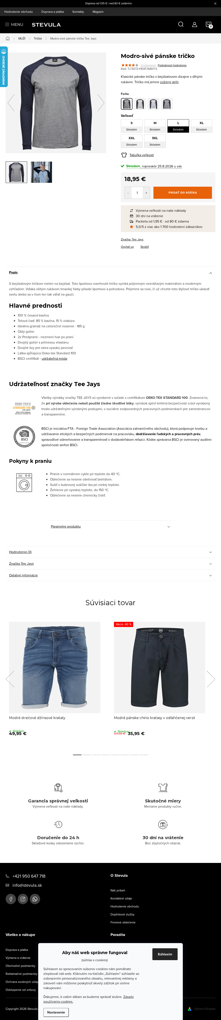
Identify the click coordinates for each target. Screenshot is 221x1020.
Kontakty (78, 12)
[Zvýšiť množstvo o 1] (146, 193)
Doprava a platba (52, 12)
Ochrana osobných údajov (23, 982)
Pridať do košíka (183, 193)
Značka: (132, 239)
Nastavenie (56, 1012)
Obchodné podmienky (20, 966)
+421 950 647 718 (29, 876)
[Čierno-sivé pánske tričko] (167, 104)
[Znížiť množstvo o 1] (128, 193)
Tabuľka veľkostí (141, 155)
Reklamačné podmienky (21, 974)
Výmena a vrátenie (18, 958)
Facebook (11, 899)
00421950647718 (35, 899)
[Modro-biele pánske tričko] (153, 104)
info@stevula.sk (27, 885)
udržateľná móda (54, 358)
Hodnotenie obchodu (18, 12)
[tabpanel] (58, 683)
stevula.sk (23, 899)
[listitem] (170, 210)
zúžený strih (169, 82)
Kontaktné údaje (121, 898)
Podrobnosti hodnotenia (172, 65)
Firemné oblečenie (123, 922)
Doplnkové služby (122, 914)
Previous (10, 679)
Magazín (98, 12)
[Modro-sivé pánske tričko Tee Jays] (127, 104)
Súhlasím (165, 954)
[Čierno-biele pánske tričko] (140, 104)
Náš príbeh (117, 890)
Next (211, 679)
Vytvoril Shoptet (204, 1009)
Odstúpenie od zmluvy (21, 990)
